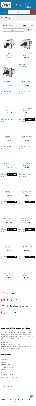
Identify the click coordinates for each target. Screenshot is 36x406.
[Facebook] (1, 387)
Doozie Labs (19, 401)
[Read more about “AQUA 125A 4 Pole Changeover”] (24, 243)
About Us (4, 359)
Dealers (3, 362)
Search (32, 12)
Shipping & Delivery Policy (9, 377)
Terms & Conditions (7, 367)
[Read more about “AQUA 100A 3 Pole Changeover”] (24, 215)
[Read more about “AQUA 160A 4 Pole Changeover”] (7, 270)
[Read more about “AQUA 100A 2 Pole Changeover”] (7, 215)
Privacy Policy (5, 364)
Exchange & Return (7, 374)
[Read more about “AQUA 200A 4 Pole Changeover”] (24, 270)
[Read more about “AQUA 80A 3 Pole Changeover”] (7, 188)
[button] (7, 50)
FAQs (2, 372)
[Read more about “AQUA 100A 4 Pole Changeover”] (7, 243)
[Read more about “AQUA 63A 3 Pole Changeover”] (24, 133)
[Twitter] (4, 387)
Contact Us (4, 369)
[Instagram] (8, 386)
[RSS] (11, 387)
